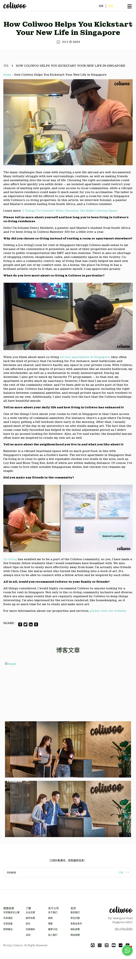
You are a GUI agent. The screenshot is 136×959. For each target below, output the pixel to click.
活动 (28, 935)
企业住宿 (30, 912)
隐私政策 (75, 929)
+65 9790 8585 (124, 928)
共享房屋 (8, 923)
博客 (6, 65)
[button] (127, 950)
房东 (28, 923)
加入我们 (52, 935)
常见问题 (75, 918)
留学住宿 (30, 918)
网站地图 (75, 935)
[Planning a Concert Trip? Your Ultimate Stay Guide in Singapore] (68, 749)
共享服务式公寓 (11, 912)
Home (7, 74)
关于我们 (52, 912)
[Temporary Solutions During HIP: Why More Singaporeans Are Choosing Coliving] (68, 809)
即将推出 (8, 929)
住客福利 (30, 929)
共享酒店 (8, 918)
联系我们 (75, 912)
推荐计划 (52, 929)
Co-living (10, 559)
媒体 (50, 918)
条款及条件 (76, 923)
